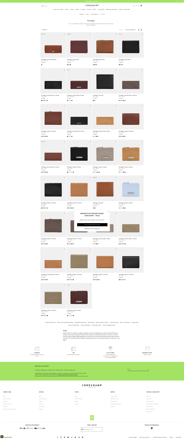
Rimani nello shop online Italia (92, 228)
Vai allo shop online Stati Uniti (92, 224)
